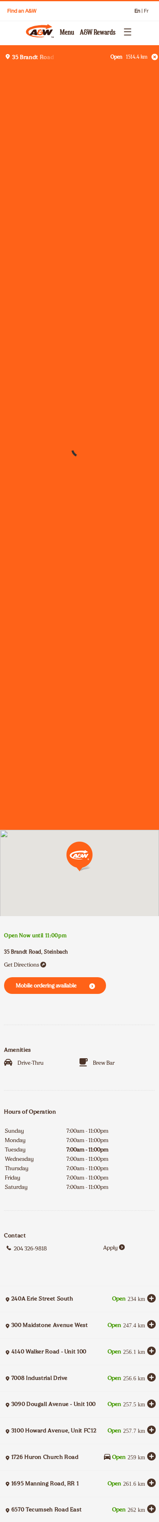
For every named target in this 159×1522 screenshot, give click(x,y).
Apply (110, 1247)
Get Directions (21, 964)
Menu (67, 32)
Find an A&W (22, 11)
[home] (41, 31)
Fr (146, 11)
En (137, 11)
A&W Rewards (97, 32)
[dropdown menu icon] (126, 30)
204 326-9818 (30, 1248)
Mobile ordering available (46, 985)
